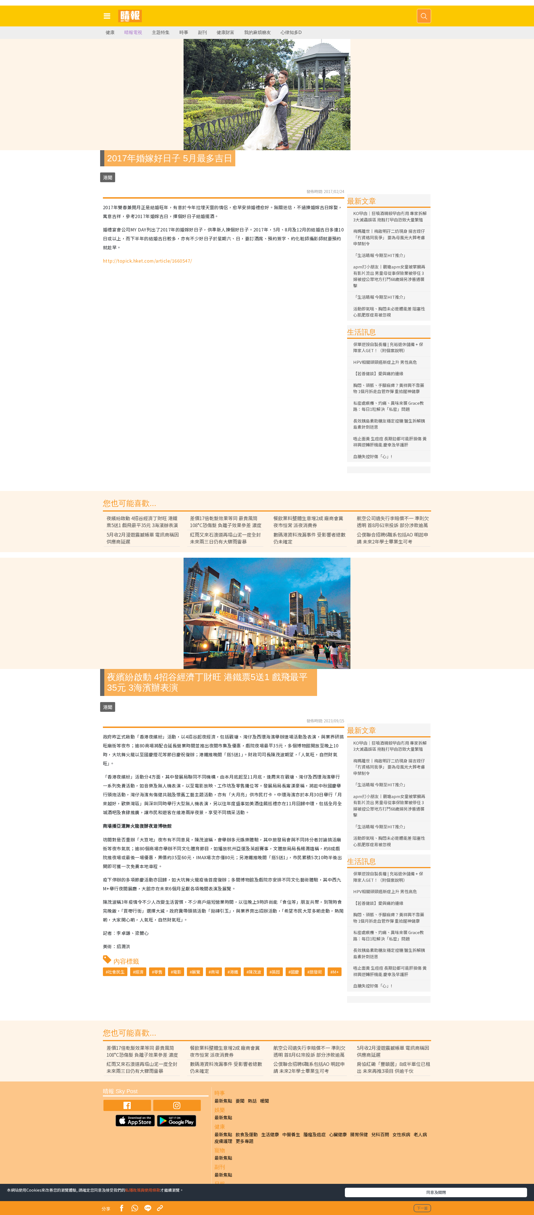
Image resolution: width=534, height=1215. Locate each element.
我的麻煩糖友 (257, 32)
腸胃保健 (359, 1134)
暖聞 (264, 1100)
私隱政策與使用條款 (142, 1190)
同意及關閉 (436, 1192)
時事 (183, 32)
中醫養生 (291, 1134)
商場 (215, 972)
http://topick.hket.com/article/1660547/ (147, 260)
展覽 (196, 972)
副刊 (202, 32)
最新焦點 (223, 1100)
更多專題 (244, 1141)
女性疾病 (401, 1134)
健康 (110, 32)
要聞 (240, 1100)
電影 (177, 972)
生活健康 (270, 1134)
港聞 (107, 177)
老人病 (420, 1134)
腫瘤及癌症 (314, 1134)
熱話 (252, 1100)
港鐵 (234, 972)
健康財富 (225, 32)
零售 (158, 972)
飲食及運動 (247, 1134)
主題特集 (161, 32)
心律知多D (291, 32)
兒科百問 (380, 1134)
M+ (336, 972)
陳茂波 (255, 972)
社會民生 (116, 972)
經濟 (139, 972)
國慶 (295, 972)
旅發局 (316, 972)
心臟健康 (338, 1134)
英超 (276, 972)
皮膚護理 (223, 1141)
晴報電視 (133, 32)
